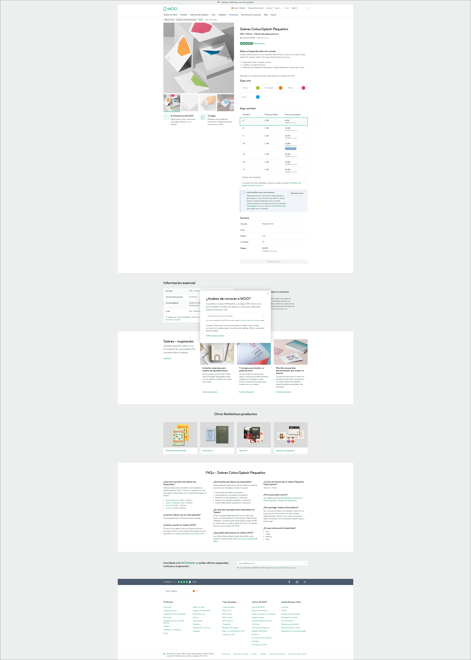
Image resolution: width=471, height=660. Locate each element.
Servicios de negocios (260, 627)
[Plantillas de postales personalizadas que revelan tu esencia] (291, 352)
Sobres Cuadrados (173, 503)
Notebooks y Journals (201, 627)
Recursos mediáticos (260, 610)
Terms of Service (286, 568)
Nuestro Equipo (258, 617)
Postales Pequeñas (284, 498)
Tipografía (226, 624)
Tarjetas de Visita (170, 15)
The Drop (255, 624)
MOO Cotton (227, 617)
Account (269, 8)
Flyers (166, 633)
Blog (266, 15)
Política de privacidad (241, 654)
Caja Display (198, 621)
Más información (297, 193)
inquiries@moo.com (254, 206)
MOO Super (227, 614)
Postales (183, 15)
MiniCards (167, 617)
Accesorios (233, 15)
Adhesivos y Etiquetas (172, 630)
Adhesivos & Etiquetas (199, 15)
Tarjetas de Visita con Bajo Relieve (174, 622)
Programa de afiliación (290, 624)
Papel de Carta (198, 607)
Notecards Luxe (199, 614)
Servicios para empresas (251, 15)
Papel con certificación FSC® (233, 631)
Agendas (196, 631)
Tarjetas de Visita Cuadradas (174, 614)
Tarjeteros (197, 624)
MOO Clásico (227, 621)
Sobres (195, 617)
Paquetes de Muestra (230, 627)
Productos (167, 607)
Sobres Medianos (172, 500)
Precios (284, 610)
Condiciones (226, 654)
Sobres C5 (170, 508)
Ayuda (273, 15)
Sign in (277, 8)
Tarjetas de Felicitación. (287, 500)
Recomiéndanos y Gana (290, 627)
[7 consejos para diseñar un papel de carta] (254, 352)
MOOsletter (188, 563)
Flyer (213, 15)
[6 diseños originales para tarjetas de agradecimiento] (217, 352)
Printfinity (255, 634)
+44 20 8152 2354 (278, 206)
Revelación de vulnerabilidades (293, 631)
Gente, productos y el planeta (263, 614)
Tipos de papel (228, 607)
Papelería (222, 15)
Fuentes (254, 654)
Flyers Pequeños (269, 500)
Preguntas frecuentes (289, 617)
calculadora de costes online (192, 533)
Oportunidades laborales (262, 621)
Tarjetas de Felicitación (202, 610)
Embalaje (255, 641)
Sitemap (263, 654)
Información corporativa (277, 654)
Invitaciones (297, 498)
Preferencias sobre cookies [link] (297, 654)
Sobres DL (170, 505)
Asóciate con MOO (259, 645)
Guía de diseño (287, 621)
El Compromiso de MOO (262, 638)
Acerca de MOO (258, 607)
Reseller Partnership (259, 631)
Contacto (284, 607)
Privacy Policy (274, 568)
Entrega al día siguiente (290, 614)
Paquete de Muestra (255, 8)
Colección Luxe (228, 634)
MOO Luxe (226, 610)
